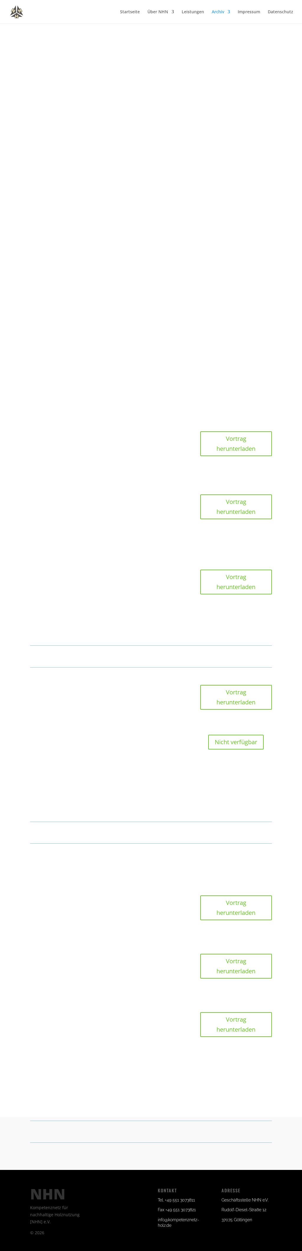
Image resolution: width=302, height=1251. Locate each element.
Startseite (130, 12)
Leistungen (193, 12)
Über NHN (157, 12)
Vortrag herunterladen (235, 444)
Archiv (218, 12)
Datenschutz (280, 12)
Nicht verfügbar (236, 742)
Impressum (249, 12)
